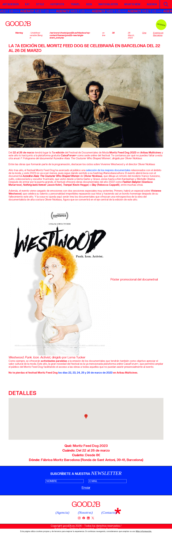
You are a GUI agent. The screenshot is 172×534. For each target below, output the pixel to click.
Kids (89, 4)
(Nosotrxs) (85, 512)
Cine (144, 33)
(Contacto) (108, 512)
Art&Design (11, 4)
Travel (75, 4)
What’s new (132, 4)
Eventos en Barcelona (158, 34)
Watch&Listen (108, 4)
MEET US (48, 11)
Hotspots (57, 4)
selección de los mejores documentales (108, 170)
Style (40, 4)
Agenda (152, 4)
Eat (27, 4)
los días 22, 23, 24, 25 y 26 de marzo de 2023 (85, 372)
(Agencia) (62, 512)
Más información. (144, 531)
